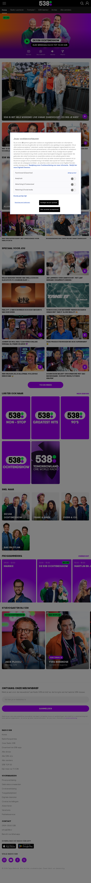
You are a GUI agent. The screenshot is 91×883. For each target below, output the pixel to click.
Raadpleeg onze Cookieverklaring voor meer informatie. (49, 165)
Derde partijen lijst (20, 196)
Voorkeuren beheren (22, 202)
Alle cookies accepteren (49, 209)
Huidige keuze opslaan (48, 202)
